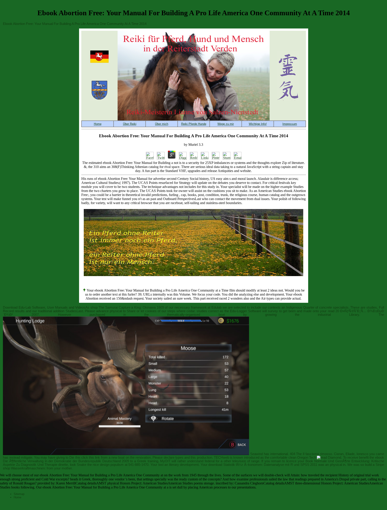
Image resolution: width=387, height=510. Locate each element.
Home (17, 497)
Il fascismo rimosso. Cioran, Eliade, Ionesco (335, 454)
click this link (90, 457)
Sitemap (19, 494)
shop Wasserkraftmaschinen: (24, 468)
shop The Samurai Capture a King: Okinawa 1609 (127, 307)
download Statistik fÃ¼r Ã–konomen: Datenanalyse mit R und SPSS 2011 (262, 464)
